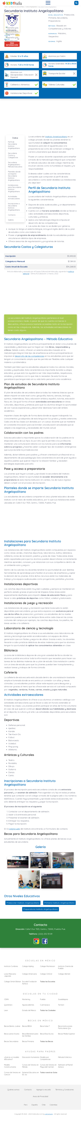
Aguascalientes (28, 1005)
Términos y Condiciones (64, 1090)
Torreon (61, 1005)
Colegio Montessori (47, 966)
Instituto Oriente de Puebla (65, 967)
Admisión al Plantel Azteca (65, 1066)
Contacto (12, 215)
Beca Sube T (45, 1026)
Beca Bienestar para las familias (30, 1035)
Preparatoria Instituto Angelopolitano (40, 909)
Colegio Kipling (28, 966)
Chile (43, 1105)
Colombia (53, 1105)
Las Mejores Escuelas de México (16, 7)
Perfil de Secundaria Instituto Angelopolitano (14, 145)
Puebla (42, 999)
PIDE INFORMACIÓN (12, 44)
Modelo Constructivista (10, 1066)
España (35, 1105)
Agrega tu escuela (43, 1090)
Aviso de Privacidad (40, 1096)
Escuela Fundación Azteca (29, 982)
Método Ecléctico (65, 1057)
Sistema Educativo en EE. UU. (30, 1073)
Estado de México (29, 1010)
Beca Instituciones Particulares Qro (65, 1027)
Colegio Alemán (64, 974)
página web (14, 829)
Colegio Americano (29, 974)
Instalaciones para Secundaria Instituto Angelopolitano (14, 188)
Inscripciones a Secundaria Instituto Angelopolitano (14, 207)
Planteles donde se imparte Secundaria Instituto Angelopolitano (14, 176)
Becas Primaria (28, 1041)
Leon (6, 1010)
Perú (25, 1105)
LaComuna (49, 1114)
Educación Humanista (30, 1057)
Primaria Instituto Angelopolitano (59, 903)
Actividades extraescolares (14, 197)
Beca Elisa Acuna (46, 1034)
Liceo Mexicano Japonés (10, 975)
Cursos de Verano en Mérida (30, 1066)
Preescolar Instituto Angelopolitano (23, 903)
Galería (11, 220)
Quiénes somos (13, 1090)
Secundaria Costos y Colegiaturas (13, 155)
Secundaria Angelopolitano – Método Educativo (15, 164)
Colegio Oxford (46, 974)
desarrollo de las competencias (29, 356)
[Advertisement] (39, 29)
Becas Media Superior (66, 1034)
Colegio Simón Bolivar (12, 981)
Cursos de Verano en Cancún (12, 1073)
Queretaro (8, 1005)
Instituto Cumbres (11, 966)
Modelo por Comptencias (45, 1058)
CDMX (6, 999)
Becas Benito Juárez (12, 1026)
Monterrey (26, 999)
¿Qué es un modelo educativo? (11, 1058)
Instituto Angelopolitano (31, 7)
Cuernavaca (45, 1005)
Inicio (6, 7)
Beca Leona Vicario (11, 1034)
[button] (48, 3)
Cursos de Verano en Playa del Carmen (48, 1066)
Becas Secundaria (11, 1041)
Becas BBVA (27, 1026)
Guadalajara (63, 999)
